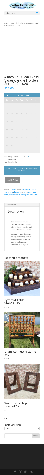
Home (6, 23)
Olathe (33, 189)
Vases (12, 23)
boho (6, 195)
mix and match (14, 195)
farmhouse (18, 192)
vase (29, 192)
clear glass (25, 195)
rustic (25, 192)
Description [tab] (11, 204)
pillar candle (34, 195)
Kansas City (25, 189)
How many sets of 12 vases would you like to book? (11, 159)
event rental (8, 192)
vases (34, 192)
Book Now (12, 179)
